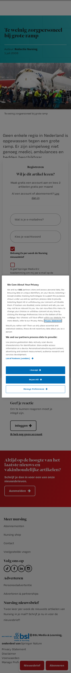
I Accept (34, 370)
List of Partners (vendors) (18, 358)
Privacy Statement (53, 320)
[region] (35, 336)
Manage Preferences (33, 389)
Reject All (34, 379)
